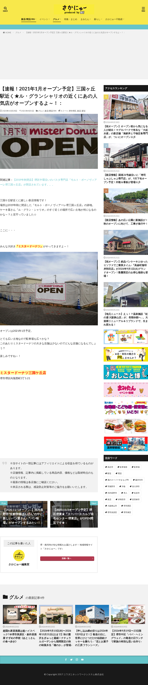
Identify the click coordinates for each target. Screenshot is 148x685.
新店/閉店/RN (28, 19)
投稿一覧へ (66, 558)
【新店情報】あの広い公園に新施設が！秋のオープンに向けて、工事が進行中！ (126, 222)
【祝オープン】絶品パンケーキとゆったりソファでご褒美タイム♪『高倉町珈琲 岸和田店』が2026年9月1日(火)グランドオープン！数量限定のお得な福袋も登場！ (126, 268)
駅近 (84, 111)
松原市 (137, 493)
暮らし (97, 19)
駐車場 (137, 467)
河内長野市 (112, 493)
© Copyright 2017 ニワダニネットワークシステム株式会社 (74, 674)
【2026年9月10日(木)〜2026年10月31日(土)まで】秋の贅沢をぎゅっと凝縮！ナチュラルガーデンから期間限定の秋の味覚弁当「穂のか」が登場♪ (55, 638)
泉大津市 (136, 486)
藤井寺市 (139, 480)
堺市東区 (127, 512)
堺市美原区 (112, 512)
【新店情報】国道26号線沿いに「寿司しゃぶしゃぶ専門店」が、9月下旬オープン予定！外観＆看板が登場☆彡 (125, 178)
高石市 (110, 467)
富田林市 (136, 499)
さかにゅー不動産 (114, 19)
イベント (43, 19)
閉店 (120, 473)
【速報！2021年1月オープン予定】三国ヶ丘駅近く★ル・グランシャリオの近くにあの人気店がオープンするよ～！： (75, 32)
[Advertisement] (74, 56)
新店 (79, 111)
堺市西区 (127, 506)
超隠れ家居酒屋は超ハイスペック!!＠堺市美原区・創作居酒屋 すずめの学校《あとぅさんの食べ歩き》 (20, 636)
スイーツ (64, 111)
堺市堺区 (72, 111)
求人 (125, 493)
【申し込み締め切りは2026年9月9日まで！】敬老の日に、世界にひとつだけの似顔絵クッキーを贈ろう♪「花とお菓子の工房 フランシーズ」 (91, 638)
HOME (8, 32)
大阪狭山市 (112, 506)
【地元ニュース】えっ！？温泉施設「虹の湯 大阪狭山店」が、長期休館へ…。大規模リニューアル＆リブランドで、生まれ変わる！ (126, 319)
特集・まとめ (70, 19)
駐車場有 (123, 467)
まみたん (85, 19)
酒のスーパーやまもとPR (118, 480)
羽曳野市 (111, 486)
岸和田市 (121, 499)
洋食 (123, 486)
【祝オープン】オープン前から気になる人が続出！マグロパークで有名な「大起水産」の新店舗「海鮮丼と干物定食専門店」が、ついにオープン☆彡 (126, 131)
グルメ (56, 19)
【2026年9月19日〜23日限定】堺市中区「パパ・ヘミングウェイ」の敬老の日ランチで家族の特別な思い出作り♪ (127, 636)
